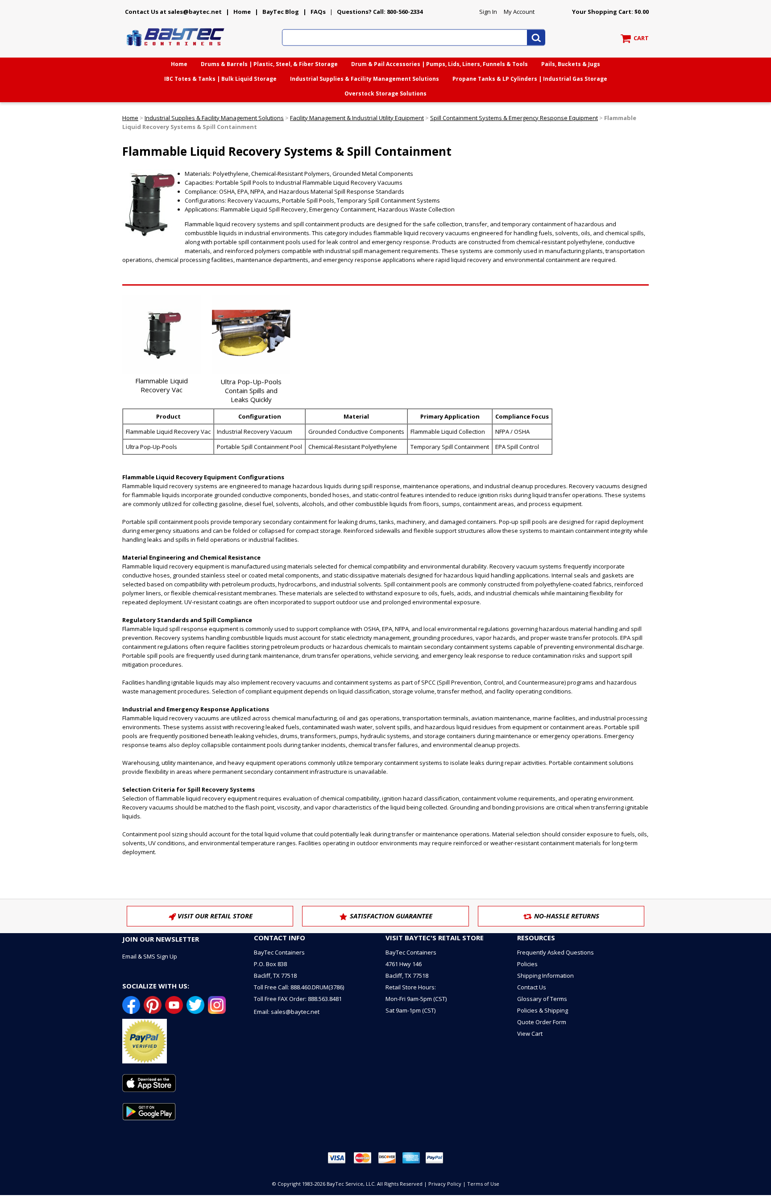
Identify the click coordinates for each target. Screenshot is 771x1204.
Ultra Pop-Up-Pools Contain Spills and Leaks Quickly (251, 390)
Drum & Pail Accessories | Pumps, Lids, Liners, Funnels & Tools (439, 64)
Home (242, 12)
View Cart (530, 1034)
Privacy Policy (444, 1183)
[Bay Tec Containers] (175, 49)
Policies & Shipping (542, 1010)
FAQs (318, 12)
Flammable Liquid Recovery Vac (161, 385)
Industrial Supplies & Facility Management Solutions (364, 79)
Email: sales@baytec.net (286, 1012)
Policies (527, 964)
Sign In (488, 12)
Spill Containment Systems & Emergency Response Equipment (514, 118)
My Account (519, 12)
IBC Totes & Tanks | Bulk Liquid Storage (220, 79)
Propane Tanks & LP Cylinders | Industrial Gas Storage (529, 79)
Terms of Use (483, 1183)
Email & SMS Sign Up (149, 956)
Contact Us (531, 987)
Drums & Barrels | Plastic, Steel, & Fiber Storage (269, 64)
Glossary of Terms (542, 999)
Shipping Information (545, 976)
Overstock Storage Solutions (385, 93)
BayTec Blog (280, 12)
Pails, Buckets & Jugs (570, 64)
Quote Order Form (541, 1022)
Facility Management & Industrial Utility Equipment (357, 118)
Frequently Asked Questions (555, 952)
